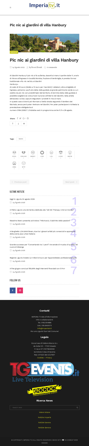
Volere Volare (44, 412)
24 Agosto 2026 (18, 202)
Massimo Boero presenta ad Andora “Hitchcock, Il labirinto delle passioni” (40, 221)
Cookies (40, 358)
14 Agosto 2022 (18, 67)
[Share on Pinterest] (28, 118)
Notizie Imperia (44, 417)
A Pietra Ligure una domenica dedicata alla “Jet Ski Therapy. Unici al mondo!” (42, 210)
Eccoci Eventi (36, 67)
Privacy (49, 358)
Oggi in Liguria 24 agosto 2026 (22, 199)
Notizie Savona (44, 422)
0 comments (52, 67)
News (21, 139)
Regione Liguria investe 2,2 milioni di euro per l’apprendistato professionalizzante (43, 258)
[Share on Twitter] (20, 118)
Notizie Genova (44, 427)
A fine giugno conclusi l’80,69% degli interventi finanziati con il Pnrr (37, 268)
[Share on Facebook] (17, 118)
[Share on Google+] (24, 118)
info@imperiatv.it (44, 328)
